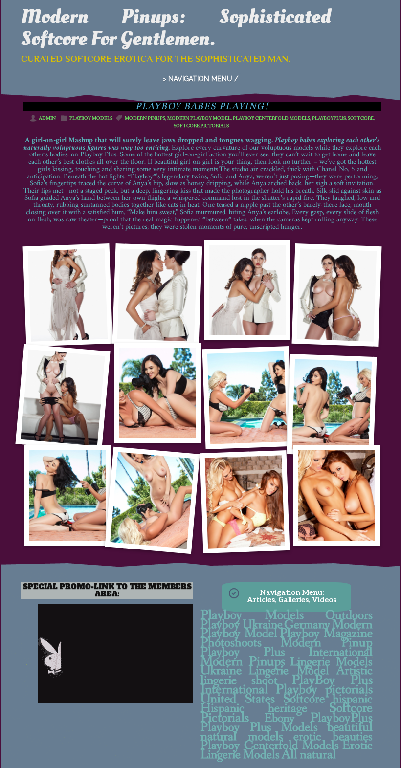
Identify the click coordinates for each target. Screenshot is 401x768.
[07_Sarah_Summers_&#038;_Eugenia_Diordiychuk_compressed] (157, 393)
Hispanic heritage (253, 708)
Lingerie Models (331, 662)
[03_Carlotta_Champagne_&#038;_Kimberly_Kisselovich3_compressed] (63, 397)
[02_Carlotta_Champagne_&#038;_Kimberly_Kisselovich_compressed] (247, 290)
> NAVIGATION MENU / (200, 79)
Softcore (361, 118)
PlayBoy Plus (332, 680)
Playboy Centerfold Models (271, 118)
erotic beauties (333, 737)
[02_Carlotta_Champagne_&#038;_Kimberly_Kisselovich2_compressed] (337, 295)
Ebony (280, 718)
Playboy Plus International (286, 652)
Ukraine (221, 670)
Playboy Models (90, 118)
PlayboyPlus (329, 118)
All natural (308, 755)
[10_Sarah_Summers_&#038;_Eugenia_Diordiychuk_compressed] (67, 495)
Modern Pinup (327, 643)
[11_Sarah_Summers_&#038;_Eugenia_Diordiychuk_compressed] (152, 500)
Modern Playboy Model (199, 118)
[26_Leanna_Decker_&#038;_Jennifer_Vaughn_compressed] (244, 502)
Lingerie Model (288, 670)
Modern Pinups (145, 118)
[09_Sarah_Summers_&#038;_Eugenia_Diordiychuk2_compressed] (332, 405)
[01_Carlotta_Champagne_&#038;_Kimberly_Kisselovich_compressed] (68, 295)
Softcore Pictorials (201, 126)
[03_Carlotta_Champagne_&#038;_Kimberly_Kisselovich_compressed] (157, 295)
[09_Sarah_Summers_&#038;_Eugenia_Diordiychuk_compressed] (247, 397)
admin (47, 118)
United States (237, 699)
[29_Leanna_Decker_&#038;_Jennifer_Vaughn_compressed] (336, 495)
